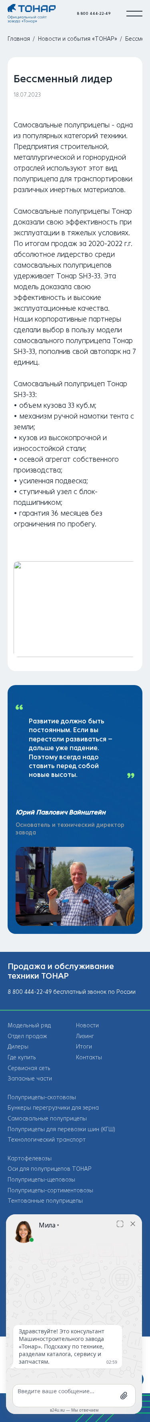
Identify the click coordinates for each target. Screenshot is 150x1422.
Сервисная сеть (29, 1068)
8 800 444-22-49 (94, 13)
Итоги (84, 1047)
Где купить (22, 1058)
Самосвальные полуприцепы (47, 1119)
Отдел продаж (27, 1036)
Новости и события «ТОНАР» (77, 39)
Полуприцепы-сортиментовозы (50, 1191)
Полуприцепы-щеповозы (41, 1180)
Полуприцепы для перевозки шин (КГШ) (61, 1129)
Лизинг (85, 1036)
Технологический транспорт (47, 1140)
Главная (19, 39)
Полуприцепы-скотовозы (42, 1097)
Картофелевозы (30, 1159)
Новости (87, 1026)
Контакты (89, 1058)
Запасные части (30, 1079)
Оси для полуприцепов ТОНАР (50, 1169)
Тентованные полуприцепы (45, 1201)
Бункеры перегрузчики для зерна (53, 1108)
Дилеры (18, 1047)
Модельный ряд (29, 1026)
